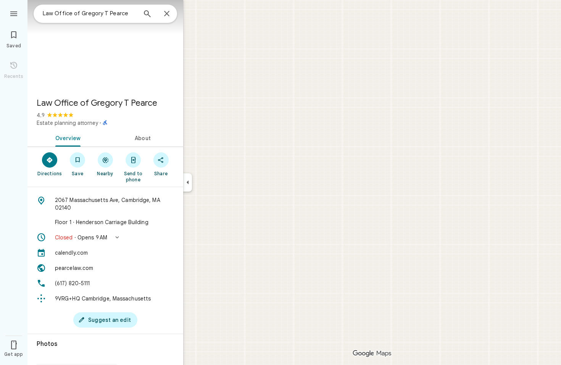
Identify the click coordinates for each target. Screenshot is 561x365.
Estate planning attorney (67, 123)
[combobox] (90, 13)
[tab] (66, 137)
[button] (105, 237)
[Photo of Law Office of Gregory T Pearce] (105, 46)
